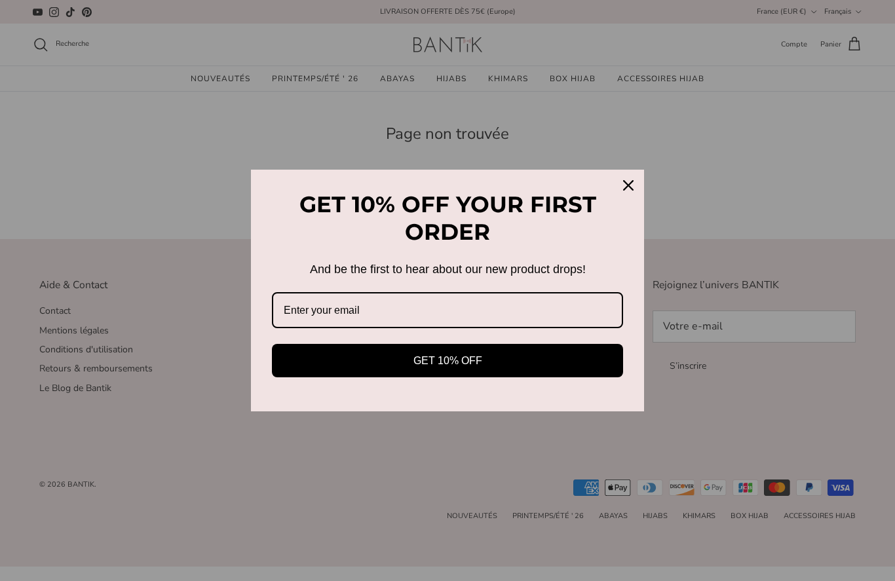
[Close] (628, 185)
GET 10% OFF (447, 360)
